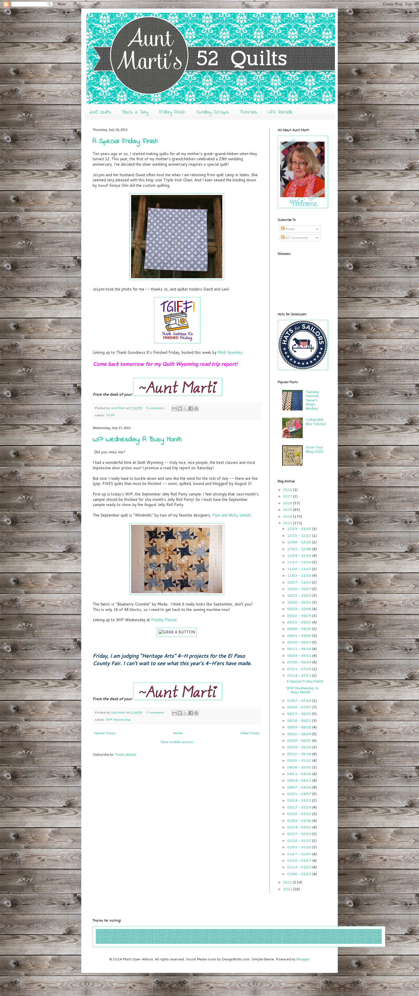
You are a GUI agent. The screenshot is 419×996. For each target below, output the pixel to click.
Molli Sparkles (230, 352)
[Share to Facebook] (191, 408)
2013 (288, 523)
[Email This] (174, 408)
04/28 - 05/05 (299, 767)
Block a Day (135, 112)
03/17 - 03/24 (299, 807)
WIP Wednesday (118, 719)
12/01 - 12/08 (299, 548)
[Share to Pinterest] (196, 408)
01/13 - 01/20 (299, 867)
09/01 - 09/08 (299, 635)
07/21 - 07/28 (299, 668)
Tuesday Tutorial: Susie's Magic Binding (312, 400)
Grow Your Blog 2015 (314, 449)
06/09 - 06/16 (299, 727)
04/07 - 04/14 (299, 787)
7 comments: (156, 712)
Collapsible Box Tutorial (316, 421)
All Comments (296, 237)
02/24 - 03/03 (299, 827)
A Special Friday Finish (125, 142)
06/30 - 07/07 (299, 707)
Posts (289, 228)
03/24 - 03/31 (299, 800)
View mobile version (176, 741)
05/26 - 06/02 (299, 740)
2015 (288, 509)
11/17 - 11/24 (299, 562)
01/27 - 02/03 (299, 853)
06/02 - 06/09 (299, 733)
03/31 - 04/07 (299, 793)
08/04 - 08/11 (299, 655)
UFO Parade (280, 112)
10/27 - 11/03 (299, 582)
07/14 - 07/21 (299, 675)
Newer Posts (104, 733)
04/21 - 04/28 (299, 773)
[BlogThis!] (180, 408)
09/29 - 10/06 (299, 608)
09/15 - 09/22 (299, 622)
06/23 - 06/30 (299, 713)
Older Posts (249, 733)
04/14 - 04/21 (299, 780)
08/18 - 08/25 (299, 642)
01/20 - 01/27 (299, 860)
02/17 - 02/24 (299, 833)
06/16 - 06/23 (299, 720)
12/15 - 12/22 (299, 535)
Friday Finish (172, 112)
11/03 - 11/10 (299, 575)
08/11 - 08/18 (299, 648)
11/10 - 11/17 (299, 568)
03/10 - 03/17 (299, 813)
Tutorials (248, 112)
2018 (288, 489)
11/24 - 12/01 (299, 555)
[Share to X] (185, 408)
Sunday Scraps (212, 112)
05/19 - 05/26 (299, 747)
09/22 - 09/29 (299, 615)
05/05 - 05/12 (299, 760)
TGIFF (110, 415)
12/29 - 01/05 (299, 528)
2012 (288, 882)
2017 (288, 496)
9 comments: (156, 408)
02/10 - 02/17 (299, 840)
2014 (288, 516)
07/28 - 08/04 (299, 662)
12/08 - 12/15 (299, 542)
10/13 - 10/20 (299, 595)
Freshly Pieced (163, 619)
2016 (288, 503)
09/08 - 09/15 (299, 628)
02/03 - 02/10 (299, 847)
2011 (288, 889)
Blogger (302, 959)
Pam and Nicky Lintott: (232, 515)
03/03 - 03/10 (299, 820)
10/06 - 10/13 (299, 602)
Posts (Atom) (125, 754)
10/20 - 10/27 (299, 588)
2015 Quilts (100, 112)
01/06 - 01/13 (299, 873)
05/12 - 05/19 (299, 753)
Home (178, 733)
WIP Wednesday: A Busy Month (137, 440)
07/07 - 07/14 (299, 700)
